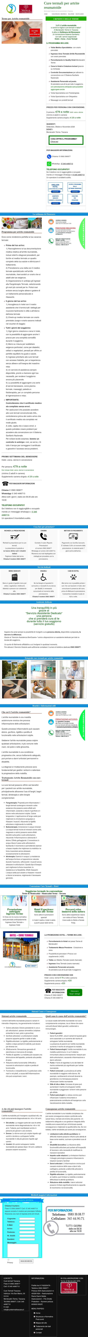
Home (45, 14)
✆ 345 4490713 (67, 163)
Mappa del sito (41, 1323)
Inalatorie (71, 14)
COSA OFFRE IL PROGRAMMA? (64, 139)
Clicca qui (54, 141)
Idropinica (64, 14)
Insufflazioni (79, 14)
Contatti (39, 1332)
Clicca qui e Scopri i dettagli (74, 992)
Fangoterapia (56, 14)
